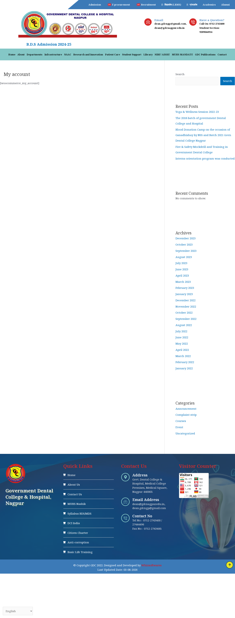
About (21, 54)
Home (11, 54)
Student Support (131, 54)
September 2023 (186, 251)
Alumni (225, 4)
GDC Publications (205, 54)
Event (179, 427)
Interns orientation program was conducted (205, 158)
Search (180, 74)
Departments (34, 54)
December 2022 (186, 300)
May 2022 (182, 343)
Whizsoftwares (151, 565)
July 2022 (181, 331)
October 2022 (184, 312)
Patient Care (112, 54)
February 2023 (185, 288)
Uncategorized (185, 433)
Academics (209, 4)
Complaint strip (186, 414)
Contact (222, 54)
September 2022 (186, 319)
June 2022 (182, 337)
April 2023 (182, 275)
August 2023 (184, 257)
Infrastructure (53, 54)
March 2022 (183, 356)
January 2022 (184, 368)
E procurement (121, 4)
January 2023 (184, 294)
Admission (94, 4)
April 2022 (182, 350)
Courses (181, 421)
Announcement (186, 408)
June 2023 (182, 269)
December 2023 (186, 238)
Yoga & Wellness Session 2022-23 (197, 112)
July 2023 (181, 263)
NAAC (67, 54)
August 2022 (184, 325)
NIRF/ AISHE (162, 54)
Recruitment (148, 4)
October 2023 (184, 244)
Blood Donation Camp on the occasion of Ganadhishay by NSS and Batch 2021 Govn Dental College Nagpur (203, 135)
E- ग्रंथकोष (192, 4)
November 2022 (186, 306)
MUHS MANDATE (182, 54)
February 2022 (185, 362)
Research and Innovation (88, 54)
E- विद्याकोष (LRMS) (171, 4)
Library (148, 54)
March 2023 (183, 282)
